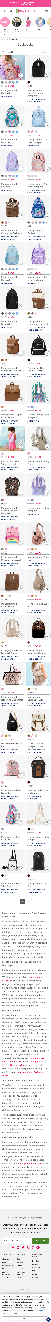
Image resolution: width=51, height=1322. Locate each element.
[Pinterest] (33, 1247)
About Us (5, 1259)
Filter (9, 52)
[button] (45, 52)
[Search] (11, 11)
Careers (35, 1277)
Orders (19, 1265)
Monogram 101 (7, 1265)
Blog (3, 1269)
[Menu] (4, 11)
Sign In (19, 1259)
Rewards (20, 1269)
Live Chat (35, 1261)
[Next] (35, 901)
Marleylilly (28, 1290)
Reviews (5, 1262)
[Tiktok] (23, 1247)
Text (39, 1267)
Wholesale (20, 1278)
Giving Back (6, 1278)
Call (33, 1267)
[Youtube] (38, 1247)
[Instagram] (13, 1247)
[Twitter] (28, 1247)
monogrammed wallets (30, 1163)
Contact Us (36, 1264)
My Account (21, 1262)
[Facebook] (18, 1247)
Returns (35, 1274)
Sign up (40, 1240)
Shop (4, 39)
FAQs (34, 1271)
